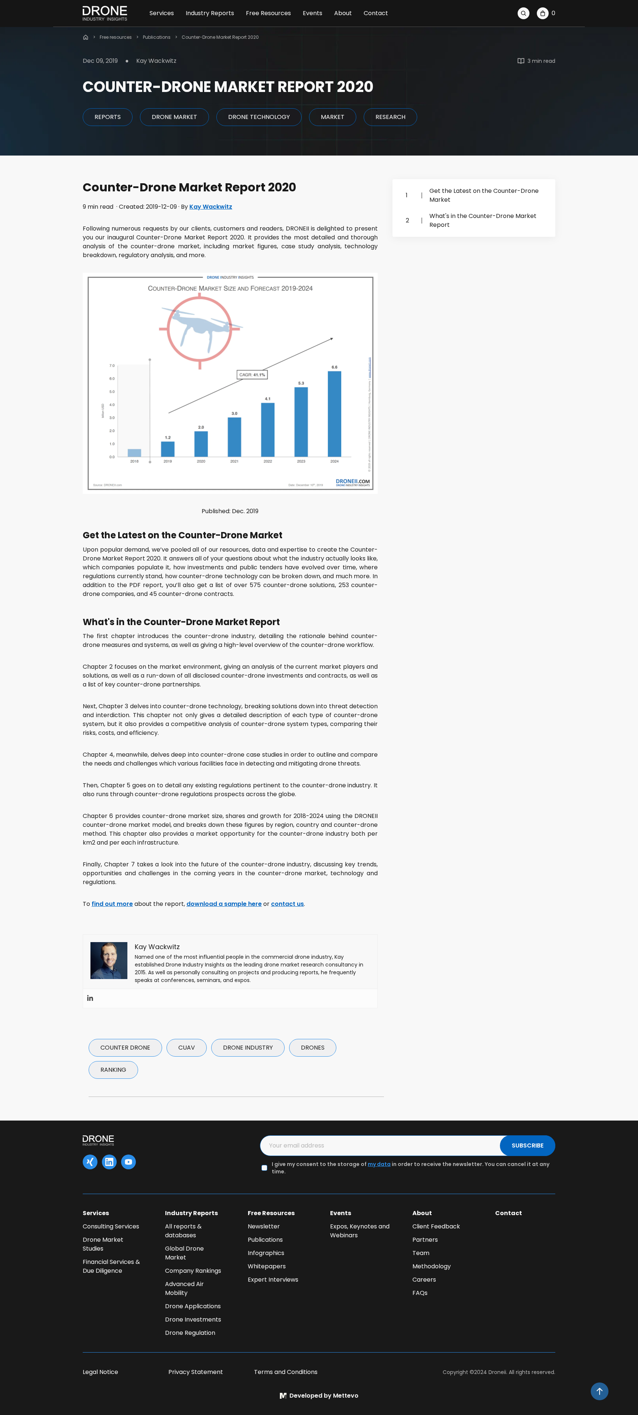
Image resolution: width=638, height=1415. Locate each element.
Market (332, 117)
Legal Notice (100, 1372)
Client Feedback (436, 1226)
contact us (287, 904)
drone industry (248, 1047)
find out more (112, 904)
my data (379, 1164)
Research (390, 117)
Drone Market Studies (103, 1244)
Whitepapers (267, 1266)
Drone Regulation (190, 1333)
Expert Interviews (273, 1279)
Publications (157, 37)
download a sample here (224, 904)
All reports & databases (183, 1231)
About (343, 13)
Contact (376, 13)
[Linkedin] (90, 998)
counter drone (125, 1047)
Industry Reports (210, 13)
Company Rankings (193, 1270)
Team (420, 1253)
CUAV (186, 1047)
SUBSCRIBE (527, 1145)
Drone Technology (259, 117)
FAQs (420, 1293)
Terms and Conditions (286, 1372)
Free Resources (268, 13)
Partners (425, 1239)
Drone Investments (193, 1319)
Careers (424, 1279)
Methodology (431, 1266)
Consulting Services (111, 1226)
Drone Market (174, 117)
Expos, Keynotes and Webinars (360, 1231)
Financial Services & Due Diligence (111, 1266)
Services (162, 13)
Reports (108, 117)
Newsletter (264, 1226)
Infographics (266, 1253)
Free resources (116, 37)
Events (312, 13)
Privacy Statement (195, 1372)
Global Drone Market (184, 1253)
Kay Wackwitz (210, 206)
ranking (113, 1069)
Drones (313, 1047)
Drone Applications (193, 1306)
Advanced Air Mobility (184, 1288)
